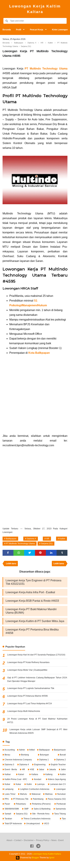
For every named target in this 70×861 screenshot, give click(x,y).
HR (47, 538)
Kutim (29, 784)
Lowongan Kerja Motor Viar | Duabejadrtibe (27, 670)
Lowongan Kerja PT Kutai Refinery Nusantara (28, 662)
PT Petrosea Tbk (20, 799)
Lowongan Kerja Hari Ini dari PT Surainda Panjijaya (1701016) (36, 655)
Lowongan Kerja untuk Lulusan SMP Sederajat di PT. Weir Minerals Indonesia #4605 (38, 731)
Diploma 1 (44, 759)
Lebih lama (59, 563)
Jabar (41, 769)
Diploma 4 (31, 538)
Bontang (25, 755)
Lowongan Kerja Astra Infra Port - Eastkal (30, 592)
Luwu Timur (9, 794)
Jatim (63, 769)
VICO (46, 823)
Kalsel (21, 774)
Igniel (51, 857)
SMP (26, 809)
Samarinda (60, 809)
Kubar (7, 784)
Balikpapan (11, 538)
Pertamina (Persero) (41, 804)
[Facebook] (32, 846)
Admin (22, 750)
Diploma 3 (9, 764)
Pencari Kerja (36, 29)
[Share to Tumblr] (62, 553)
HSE (31, 769)
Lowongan (60, 789)
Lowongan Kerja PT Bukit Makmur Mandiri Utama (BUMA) (31, 611)
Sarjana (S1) (47, 543)
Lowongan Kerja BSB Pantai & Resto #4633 (32, 600)
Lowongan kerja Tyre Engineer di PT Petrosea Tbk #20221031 (33, 582)
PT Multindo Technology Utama (20, 543)
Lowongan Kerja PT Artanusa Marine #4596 (27, 696)
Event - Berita (10, 769)
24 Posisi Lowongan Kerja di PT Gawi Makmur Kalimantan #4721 (37, 721)
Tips (63, 818)
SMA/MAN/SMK (11, 809)
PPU (6, 799)
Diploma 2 (61, 759)
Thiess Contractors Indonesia (36, 818)
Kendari (37, 779)
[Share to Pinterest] (40, 553)
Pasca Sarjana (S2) (56, 799)
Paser (7, 804)
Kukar (18, 784)
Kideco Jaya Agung (56, 779)
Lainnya (41, 784)
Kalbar (7, 774)
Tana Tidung (60, 814)
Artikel (32, 750)
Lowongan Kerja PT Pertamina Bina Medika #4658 (32, 631)
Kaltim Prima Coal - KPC (15, 779)
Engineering (40, 764)
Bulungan (44, 755)
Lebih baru (11, 563)
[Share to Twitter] (29, 553)
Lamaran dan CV (57, 784)
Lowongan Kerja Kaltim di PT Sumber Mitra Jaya (35, 621)
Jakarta (52, 769)
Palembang (37, 799)
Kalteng (48, 774)
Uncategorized (33, 823)
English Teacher (58, 764)
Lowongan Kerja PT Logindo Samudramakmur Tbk (30, 688)
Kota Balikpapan (39, 352)
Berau (7, 755)
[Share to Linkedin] (51, 553)
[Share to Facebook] (8, 553)
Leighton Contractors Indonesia (34, 789)
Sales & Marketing (41, 809)
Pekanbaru (20, 804)
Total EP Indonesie (13, 823)
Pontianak (61, 804)
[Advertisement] (35, 394)
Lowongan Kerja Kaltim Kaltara (35, 9)
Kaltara (34, 774)
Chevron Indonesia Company (18, 759)
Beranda (7, 29)
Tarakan (8, 818)
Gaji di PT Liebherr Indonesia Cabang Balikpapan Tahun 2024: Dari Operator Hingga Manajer (37, 679)
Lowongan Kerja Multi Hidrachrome (23, 711)
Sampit (7, 814)
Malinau (49, 794)
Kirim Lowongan (60, 29)
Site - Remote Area (40, 814)
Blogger (35, 857)
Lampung (8, 789)
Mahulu (23, 794)
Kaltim (62, 538)
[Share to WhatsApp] (18, 553)
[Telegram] (38, 846)
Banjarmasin (60, 750)
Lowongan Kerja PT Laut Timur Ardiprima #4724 (29, 703)
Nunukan (61, 794)
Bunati (62, 755)
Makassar (36, 794)
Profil (18, 29)
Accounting (9, 750)
